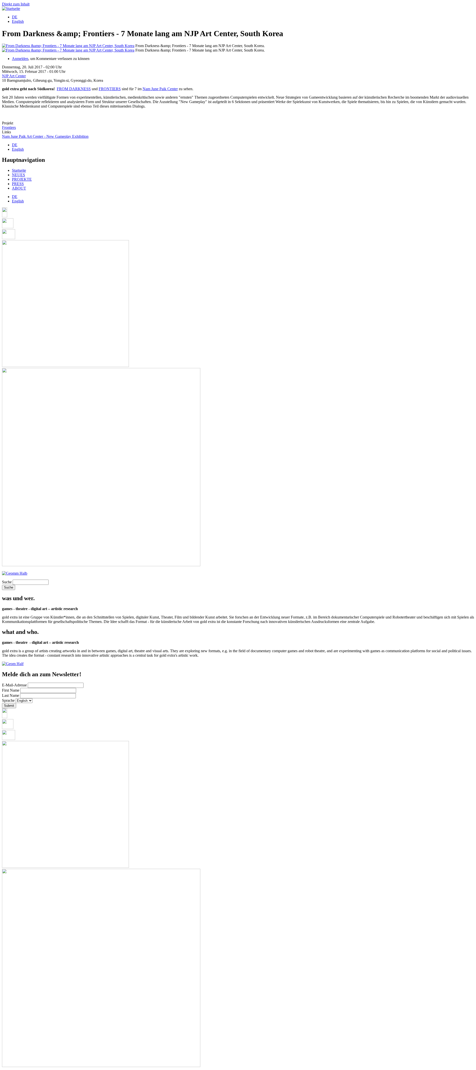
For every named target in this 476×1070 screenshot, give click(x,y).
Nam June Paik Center (160, 89)
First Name (10, 690)
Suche (7, 582)
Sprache (8, 700)
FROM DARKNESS (74, 89)
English (18, 21)
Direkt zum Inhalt (16, 4)
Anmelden (20, 58)
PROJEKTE (22, 179)
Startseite (19, 170)
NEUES (18, 175)
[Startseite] (11, 8)
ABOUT (19, 188)
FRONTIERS (110, 89)
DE (14, 17)
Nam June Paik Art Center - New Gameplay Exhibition (45, 136)
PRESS (18, 184)
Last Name (10, 695)
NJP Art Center (14, 76)
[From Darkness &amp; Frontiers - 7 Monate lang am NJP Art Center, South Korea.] (68, 46)
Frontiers (9, 127)
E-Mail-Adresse (14, 685)
